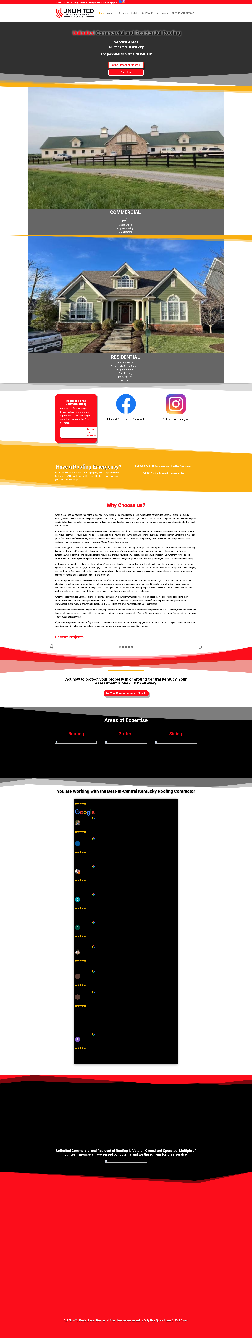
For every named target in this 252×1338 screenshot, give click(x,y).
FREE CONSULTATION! (183, 13)
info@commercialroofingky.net (103, 2)
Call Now (126, 72)
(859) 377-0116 (80, 2)
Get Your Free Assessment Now (124, 693)
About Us (111, 13)
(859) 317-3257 (63, 2)
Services (123, 13)
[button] (51, 647)
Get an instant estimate (124, 64)
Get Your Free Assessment (155, 13)
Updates (135, 13)
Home (101, 13)
